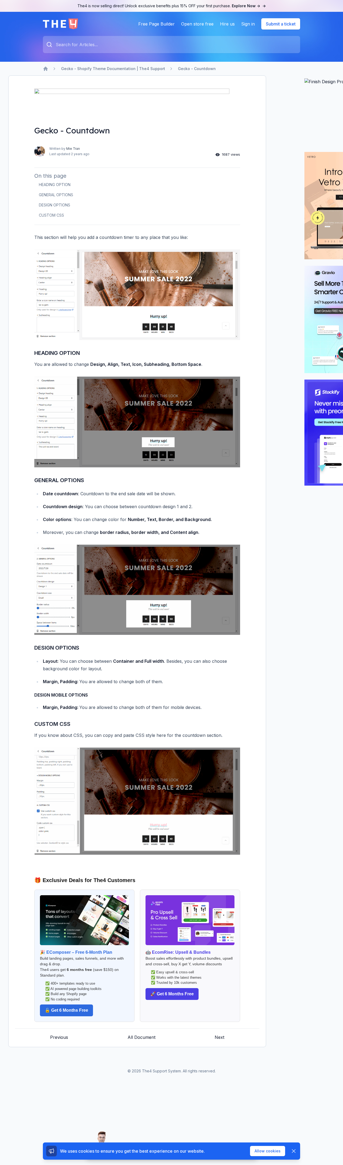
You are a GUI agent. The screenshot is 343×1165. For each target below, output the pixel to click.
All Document (141, 1037)
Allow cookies (268, 1151)
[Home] (45, 68)
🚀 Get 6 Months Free (172, 994)
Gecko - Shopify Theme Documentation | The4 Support (113, 68)
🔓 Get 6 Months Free (66, 1010)
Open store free (197, 24)
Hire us (227, 24)
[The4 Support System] (60, 24)
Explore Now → (249, 5)
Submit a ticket (281, 24)
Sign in (248, 24)
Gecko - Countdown (197, 68)
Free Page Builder (156, 24)
